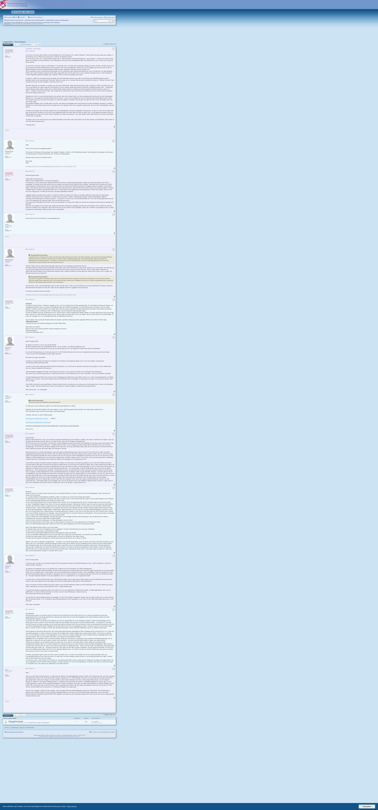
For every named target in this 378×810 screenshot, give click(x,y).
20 (10, 56)
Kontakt (31, 12)
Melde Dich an (7, 23)
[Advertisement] (60, 134)
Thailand (59, 735)
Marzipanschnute (9, 151)
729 (10, 157)
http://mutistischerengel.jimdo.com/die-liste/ (38, 422)
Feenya (7, 395)
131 (10, 353)
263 (10, 230)
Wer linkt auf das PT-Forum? (73, 736)
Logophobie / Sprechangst (14, 42)
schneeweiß (8, 347)
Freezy (6, 669)
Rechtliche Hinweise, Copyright (46, 736)
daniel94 (13, 722)
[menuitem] (15, 17)
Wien (55, 735)
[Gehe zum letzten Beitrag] (98, 721)
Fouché (7, 224)
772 (10, 401)
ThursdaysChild (9, 50)
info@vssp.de (36, 696)
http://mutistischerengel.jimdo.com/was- (37, 418)
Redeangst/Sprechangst (16, 721)
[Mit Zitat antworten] (113, 49)
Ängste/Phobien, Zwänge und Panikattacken (39, 722)
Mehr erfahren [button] (72, 806)
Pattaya (74, 735)
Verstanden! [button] (367, 806)
